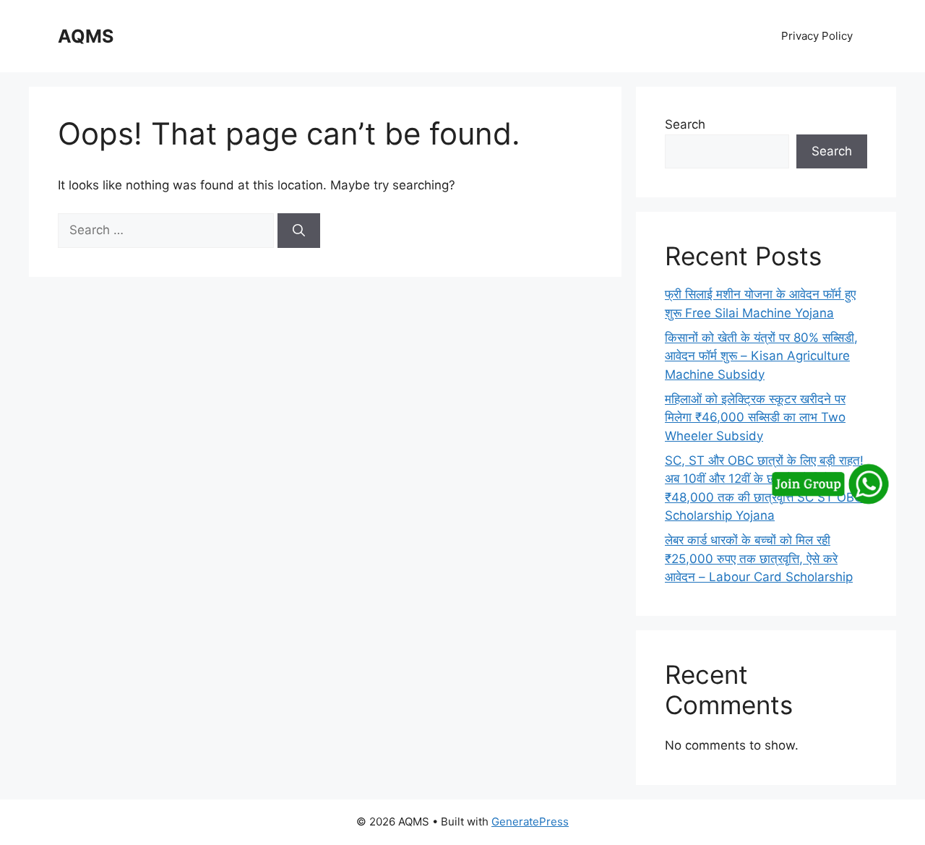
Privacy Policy (817, 36)
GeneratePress (530, 821)
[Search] (299, 230)
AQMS (85, 36)
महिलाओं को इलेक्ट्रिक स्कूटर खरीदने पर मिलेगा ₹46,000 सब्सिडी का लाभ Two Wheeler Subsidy (755, 417)
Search (685, 124)
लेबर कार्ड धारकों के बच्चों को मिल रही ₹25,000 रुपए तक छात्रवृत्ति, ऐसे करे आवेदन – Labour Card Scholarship (759, 558)
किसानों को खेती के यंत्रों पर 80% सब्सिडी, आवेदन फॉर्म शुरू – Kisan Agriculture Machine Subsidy (761, 356)
